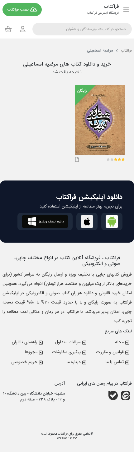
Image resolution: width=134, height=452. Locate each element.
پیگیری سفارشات (66, 352)
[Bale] (113, 395)
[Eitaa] (125, 395)
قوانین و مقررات (110, 352)
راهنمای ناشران (24, 342)
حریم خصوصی (24, 361)
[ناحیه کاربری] (23, 29)
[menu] (126, 10)
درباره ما (74, 361)
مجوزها (31, 352)
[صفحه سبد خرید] (8, 29)
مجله (119, 342)
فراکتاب (62, 433)
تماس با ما (115, 361)
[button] (123, 159)
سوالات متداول (68, 342)
